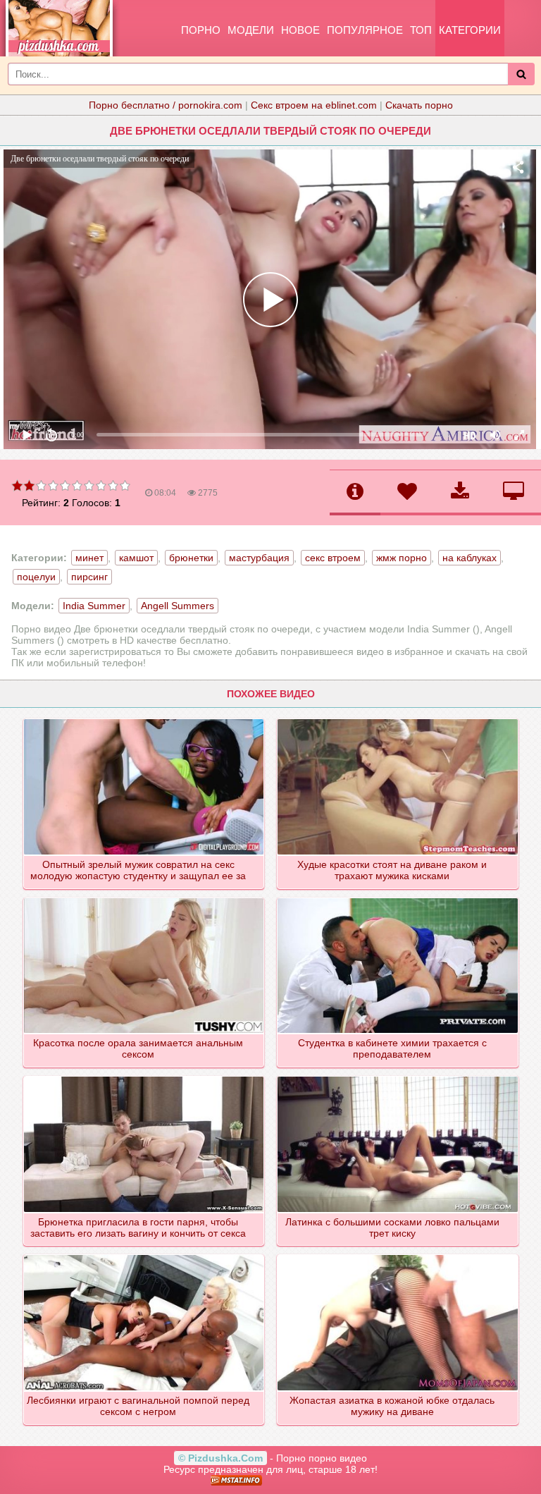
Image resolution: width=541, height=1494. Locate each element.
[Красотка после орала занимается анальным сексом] (144, 899)
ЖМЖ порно (401, 557)
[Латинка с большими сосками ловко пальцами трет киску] (398, 1077)
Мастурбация (259, 557)
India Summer (94, 605)
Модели (251, 30)
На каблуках (469, 557)
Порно (200, 30)
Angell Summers (177, 605)
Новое (300, 30)
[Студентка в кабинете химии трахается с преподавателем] (398, 899)
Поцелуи (36, 576)
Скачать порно (419, 105)
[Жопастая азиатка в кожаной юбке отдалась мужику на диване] (398, 1255)
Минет (89, 557)
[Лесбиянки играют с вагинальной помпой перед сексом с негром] (144, 1255)
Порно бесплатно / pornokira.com (165, 105)
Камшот (136, 557)
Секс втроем (333, 557)
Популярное (365, 30)
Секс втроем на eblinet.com (314, 105)
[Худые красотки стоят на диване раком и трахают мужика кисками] (398, 719)
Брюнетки (191, 557)
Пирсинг (89, 576)
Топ (421, 30)
